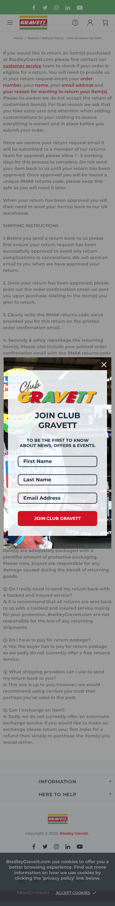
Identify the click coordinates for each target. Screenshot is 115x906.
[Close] (104, 364)
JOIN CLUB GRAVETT (57, 518)
